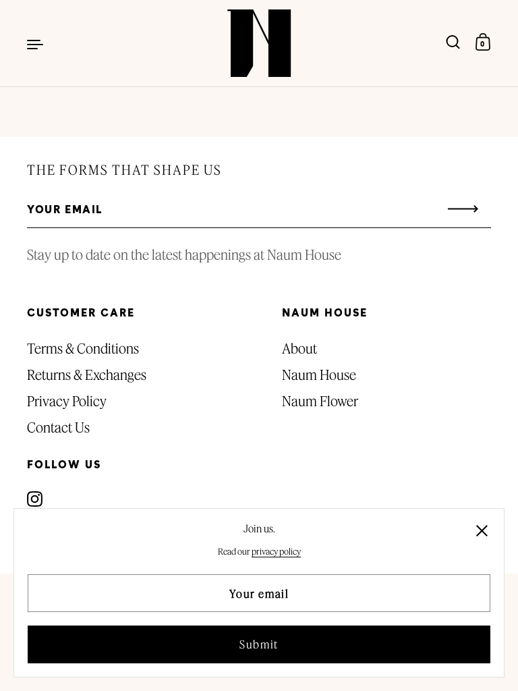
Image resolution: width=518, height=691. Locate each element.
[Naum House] (259, 43)
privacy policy (276, 551)
